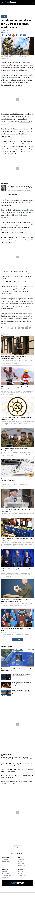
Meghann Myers (13, 194)
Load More (17, 639)
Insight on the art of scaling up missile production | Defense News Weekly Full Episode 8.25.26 (21, 691)
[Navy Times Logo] (10, 2)
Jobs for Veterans (22, 875)
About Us (20, 871)
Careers (20, 873)
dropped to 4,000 (24, 121)
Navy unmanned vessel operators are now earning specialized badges (16, 418)
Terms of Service (6, 861)
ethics (10, 225)
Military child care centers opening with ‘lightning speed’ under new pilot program (16, 600)
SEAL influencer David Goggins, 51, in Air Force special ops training (15, 388)
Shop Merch (21, 865)
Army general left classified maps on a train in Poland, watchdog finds (15, 449)
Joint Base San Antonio (16, 286)
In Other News (6, 334)
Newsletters (21, 861)
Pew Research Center (23, 281)
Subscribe (21, 859)
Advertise (4, 871)
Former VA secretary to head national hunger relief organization (16, 539)
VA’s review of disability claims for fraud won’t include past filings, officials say (15, 357)
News (4, 17)
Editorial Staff (5, 877)
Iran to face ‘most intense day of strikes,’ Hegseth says (16, 629)
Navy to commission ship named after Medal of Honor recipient (15, 510)
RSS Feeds (21, 863)
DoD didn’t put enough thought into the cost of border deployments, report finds (20, 187)
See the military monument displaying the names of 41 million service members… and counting (21, 683)
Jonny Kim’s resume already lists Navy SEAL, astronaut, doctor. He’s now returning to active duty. (17, 758)
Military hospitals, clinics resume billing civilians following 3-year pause (16, 479)
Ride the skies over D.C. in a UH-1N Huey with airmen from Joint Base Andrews (17, 669)
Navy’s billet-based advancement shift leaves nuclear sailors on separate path (17, 770)
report (28, 134)
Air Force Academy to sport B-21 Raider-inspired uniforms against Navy (21, 674)
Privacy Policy (5, 859)
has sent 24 (14, 242)
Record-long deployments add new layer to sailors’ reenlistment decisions (16, 782)
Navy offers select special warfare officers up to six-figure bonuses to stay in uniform (17, 764)
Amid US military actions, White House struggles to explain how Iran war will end (17, 570)
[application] (17, 658)
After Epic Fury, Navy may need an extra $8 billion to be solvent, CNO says (17, 776)
